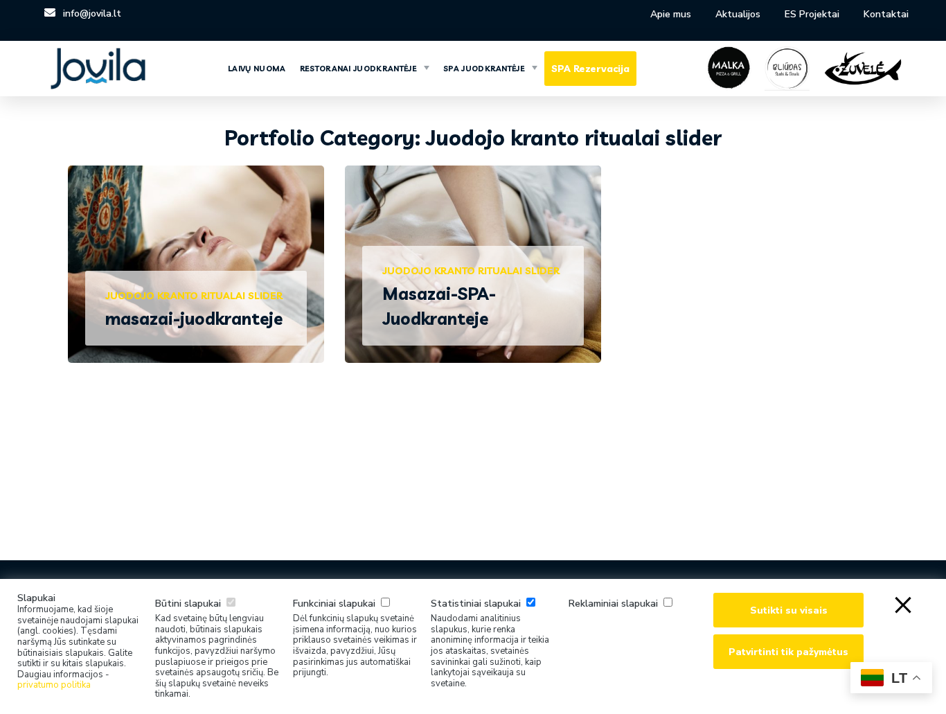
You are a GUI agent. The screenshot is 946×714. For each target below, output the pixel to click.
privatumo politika (54, 685)
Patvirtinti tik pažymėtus (788, 652)
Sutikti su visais (789, 610)
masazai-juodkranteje (194, 318)
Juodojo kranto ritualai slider (194, 295)
